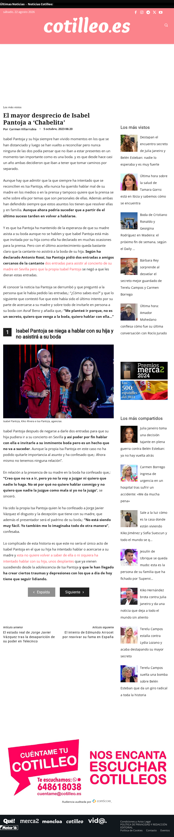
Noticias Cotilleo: (40, 4)
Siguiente (72, 592)
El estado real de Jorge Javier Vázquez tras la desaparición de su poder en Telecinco (29, 637)
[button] (166, 25)
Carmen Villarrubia (22, 129)
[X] (154, 12)
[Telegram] (148, 12)
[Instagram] (142, 12)
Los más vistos (12, 107)
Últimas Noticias (12, 4)
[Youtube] (161, 12)
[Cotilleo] (87, 25)
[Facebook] (136, 12)
